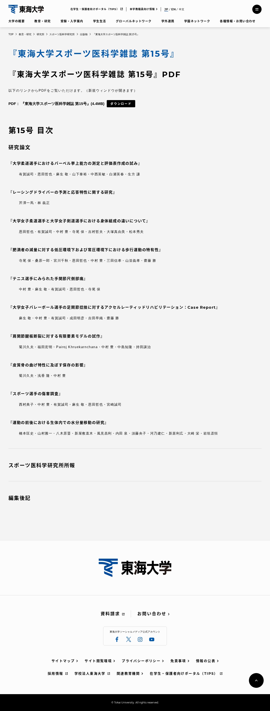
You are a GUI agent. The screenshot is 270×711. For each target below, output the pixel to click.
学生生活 (99, 21)
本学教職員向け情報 (142, 9)
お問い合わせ (151, 613)
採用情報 (55, 674)
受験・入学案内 (72, 21)
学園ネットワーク (197, 21)
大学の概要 (16, 21)
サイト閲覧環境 (98, 661)
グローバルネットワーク (133, 21)
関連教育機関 (128, 674)
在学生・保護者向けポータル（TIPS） (94, 9)
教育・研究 (42, 21)
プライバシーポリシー (141, 661)
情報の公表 (205, 661)
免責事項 (178, 661)
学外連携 (167, 21)
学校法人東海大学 (89, 674)
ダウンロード (121, 104)
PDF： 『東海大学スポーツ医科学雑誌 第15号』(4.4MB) (56, 104)
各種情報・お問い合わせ (237, 21)
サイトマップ (63, 661)
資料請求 (110, 613)
